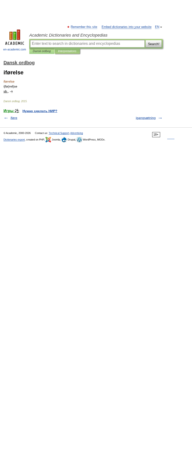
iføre (14, 118)
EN (157, 27)
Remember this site (84, 27)
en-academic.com (14, 49)
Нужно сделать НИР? (39, 111)
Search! (153, 44)
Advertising (76, 133)
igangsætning (146, 118)
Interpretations (67, 51)
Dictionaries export (14, 139)
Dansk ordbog (42, 51)
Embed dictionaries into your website (126, 27)
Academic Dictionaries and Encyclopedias (68, 35)
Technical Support (59, 133)
